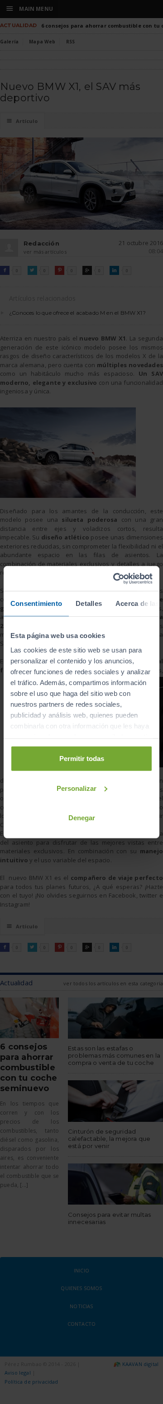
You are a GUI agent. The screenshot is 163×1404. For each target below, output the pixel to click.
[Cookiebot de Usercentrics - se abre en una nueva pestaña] (115, 578)
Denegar (81, 818)
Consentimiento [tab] (36, 603)
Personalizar (76, 788)
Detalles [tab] (89, 603)
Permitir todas (81, 758)
